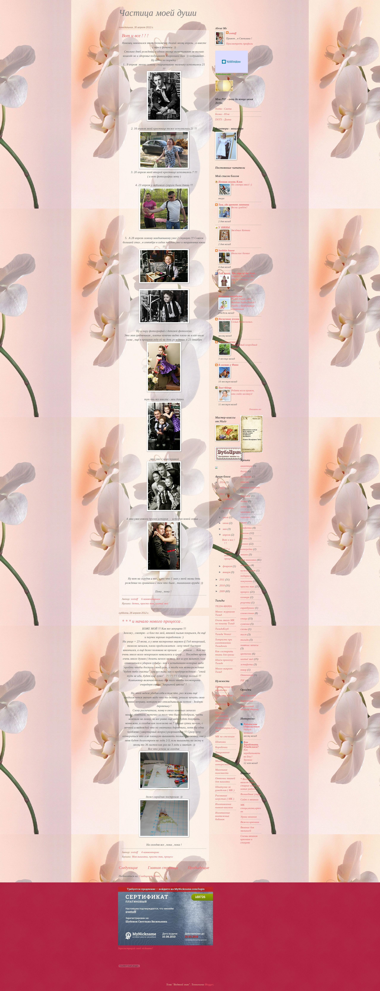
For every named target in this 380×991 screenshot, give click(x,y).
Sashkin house (226, 250)
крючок (244, 533)
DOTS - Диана (223, 119)
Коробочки (221, 747)
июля (226, 517)
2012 (222, 493)
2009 (222, 591)
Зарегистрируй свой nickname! (135, 948)
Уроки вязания (248, 816)
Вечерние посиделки (230, 296)
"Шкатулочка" (227, 341)
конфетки (246, 527)
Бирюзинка (246, 700)
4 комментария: (150, 852)
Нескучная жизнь (228, 318)
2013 (222, 488)
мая (225, 528)
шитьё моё (162, 603)
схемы (243, 629)
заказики (245, 511)
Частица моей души (158, 13)
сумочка (245, 623)
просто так (147, 603)
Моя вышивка (140, 856)
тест (243, 634)
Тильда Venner (223, 634)
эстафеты (246, 664)
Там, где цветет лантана (233, 204)
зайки (243, 506)
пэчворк (244, 597)
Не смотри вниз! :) (241, 184)
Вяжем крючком (249, 822)
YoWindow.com (223, 74)
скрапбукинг (247, 607)
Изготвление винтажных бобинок (222, 816)
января (227, 572)
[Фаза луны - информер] (224, 90)
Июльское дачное (240, 253)
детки (135, 603)
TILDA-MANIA (223, 606)
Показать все (255, 409)
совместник (247, 613)
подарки (245, 575)
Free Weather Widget (231, 62)
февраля (228, 566)
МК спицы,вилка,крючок (250, 808)
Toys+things (225, 387)
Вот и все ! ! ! (135, 35)
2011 (222, 579)
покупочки (246, 581)
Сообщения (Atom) (149, 876)
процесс (168, 856)
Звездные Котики (240, 230)
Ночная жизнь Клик (230, 181)
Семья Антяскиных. (242, 321)
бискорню (245, 476)
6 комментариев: (151, 598)
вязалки (244, 481)
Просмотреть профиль (239, 43)
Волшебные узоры (250, 794)
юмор (243, 669)
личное (244, 543)
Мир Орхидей (248, 695)
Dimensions (246, 675)
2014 (222, 482)
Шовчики (220, 741)
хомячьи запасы (249, 645)
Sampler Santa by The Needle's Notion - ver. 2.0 (242, 279)
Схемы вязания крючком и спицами (248, 839)
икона (243, 522)
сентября (228, 508)
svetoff (232, 33)
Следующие (128, 868)
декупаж (245, 495)
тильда (244, 639)
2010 (222, 585)
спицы (243, 618)
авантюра (246, 465)
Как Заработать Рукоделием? (251, 744)
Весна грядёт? (239, 207)
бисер (243, 471)
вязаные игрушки (250, 487)
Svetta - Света (223, 108)
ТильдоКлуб (222, 628)
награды (245, 565)
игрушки (245, 517)
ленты (244, 538)
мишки (244, 554)
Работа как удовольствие (252, 725)
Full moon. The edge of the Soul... (237, 273)
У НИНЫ (224, 227)
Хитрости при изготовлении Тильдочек (223, 642)
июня (226, 523)
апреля (227, 534)
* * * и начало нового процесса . (152, 621)
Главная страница (163, 868)
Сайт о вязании (249, 799)
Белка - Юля (222, 114)
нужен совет (248, 570)
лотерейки (246, 549)
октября (227, 499)
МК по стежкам (224, 736)
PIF (242, 680)
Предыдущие (198, 868)
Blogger (209, 984)
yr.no (245, 74)
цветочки (245, 653)
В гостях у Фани (228, 364)
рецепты (245, 602)
